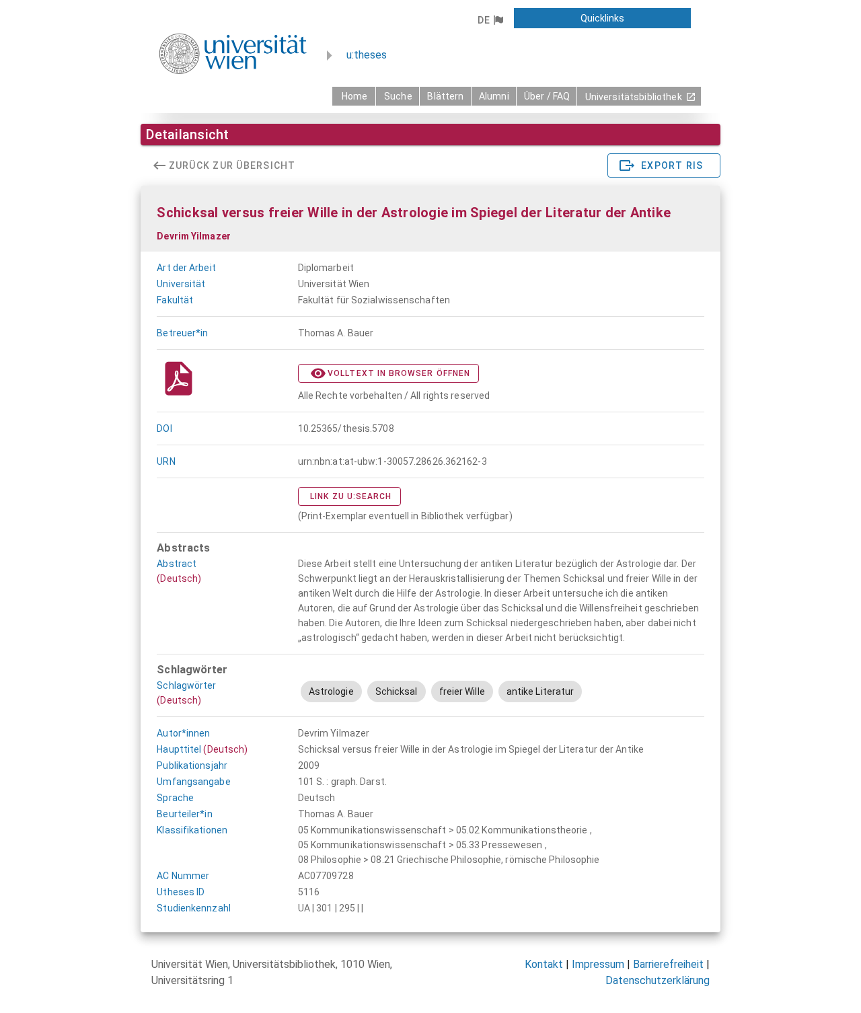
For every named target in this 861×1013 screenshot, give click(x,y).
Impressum (598, 964)
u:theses (366, 54)
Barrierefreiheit (668, 964)
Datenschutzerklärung (657, 980)
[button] (490, 20)
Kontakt (544, 964)
